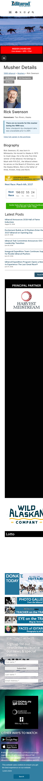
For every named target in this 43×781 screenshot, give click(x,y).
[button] (10, 12)
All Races (9, 82)
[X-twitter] (20, 12)
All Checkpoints (25, 78)
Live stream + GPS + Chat (22, 51)
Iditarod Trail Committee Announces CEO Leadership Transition (23, 242)
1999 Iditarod (9, 73)
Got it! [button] (21, 776)
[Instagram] (24, 12)
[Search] (33, 12)
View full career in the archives (17, 137)
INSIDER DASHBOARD (21, 49)
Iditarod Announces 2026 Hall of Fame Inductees (22, 220)
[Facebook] (16, 12)
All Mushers (10, 78)
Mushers (21, 73)
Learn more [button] (7, 771)
